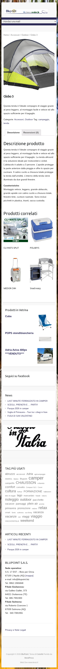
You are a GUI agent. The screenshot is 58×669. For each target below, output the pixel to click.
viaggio (36, 516)
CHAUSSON (26, 483)
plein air (32, 503)
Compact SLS (31, 487)
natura (44, 496)
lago (19, 495)
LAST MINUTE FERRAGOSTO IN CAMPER (27, 401)
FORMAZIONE (33, 491)
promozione (23, 508)
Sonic (14, 512)
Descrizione (13, 132)
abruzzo (10, 473)
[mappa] (29, 575)
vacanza (38, 512)
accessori (20, 474)
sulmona (20, 512)
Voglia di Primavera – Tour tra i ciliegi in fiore (27, 412)
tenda (6, 123)
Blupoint (23, 479)
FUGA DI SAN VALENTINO (19, 416)
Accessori (15, 35)
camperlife (9, 483)
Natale (38, 496)
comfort (10, 487)
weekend (27, 520)
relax (43, 507)
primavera (10, 508)
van (19, 517)
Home (6, 35)
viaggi (25, 516)
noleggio (12, 499)
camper (36, 477)
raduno (34, 508)
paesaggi (21, 503)
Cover (40, 487)
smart (7, 512)
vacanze (11, 516)
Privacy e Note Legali (15, 630)
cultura (10, 491)
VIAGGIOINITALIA (12, 521)
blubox (16, 479)
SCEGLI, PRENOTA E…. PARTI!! (22, 405)
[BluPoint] (26, 12)
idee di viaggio (10, 496)
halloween (47, 492)
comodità (20, 487)
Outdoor (25, 35)
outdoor (25, 499)
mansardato (29, 495)
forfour (19, 492)
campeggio (43, 119)
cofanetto (40, 483)
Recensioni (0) (31, 132)
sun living (28, 512)
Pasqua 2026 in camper (18, 408)
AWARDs (8, 479)
